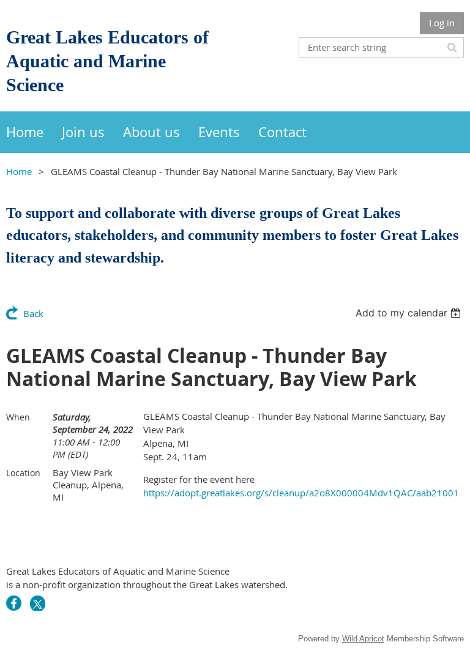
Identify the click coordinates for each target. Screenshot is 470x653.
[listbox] (410, 312)
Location (23, 473)
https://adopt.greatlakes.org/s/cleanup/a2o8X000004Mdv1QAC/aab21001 (301, 493)
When (18, 417)
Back (33, 313)
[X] (37, 603)
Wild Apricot (363, 638)
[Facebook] (13, 603)
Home (19, 171)
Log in (442, 23)
